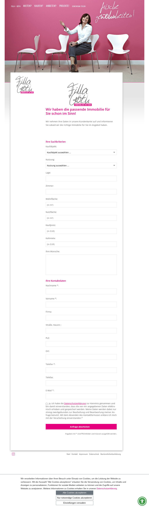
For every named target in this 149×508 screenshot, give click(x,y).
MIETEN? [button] (27, 6)
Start (68, 454)
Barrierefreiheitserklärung (111, 454)
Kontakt (75, 454)
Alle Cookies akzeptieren (74, 492)
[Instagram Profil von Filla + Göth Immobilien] (13, 455)
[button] (142, 501)
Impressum (83, 454)
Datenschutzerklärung (107, 488)
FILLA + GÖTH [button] (15, 6)
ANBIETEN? (51, 6)
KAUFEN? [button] (38, 6)
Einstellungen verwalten (74, 503)
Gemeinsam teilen (79, 6)
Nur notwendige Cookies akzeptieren (74, 497)
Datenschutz (94, 454)
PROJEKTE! (64, 6)
